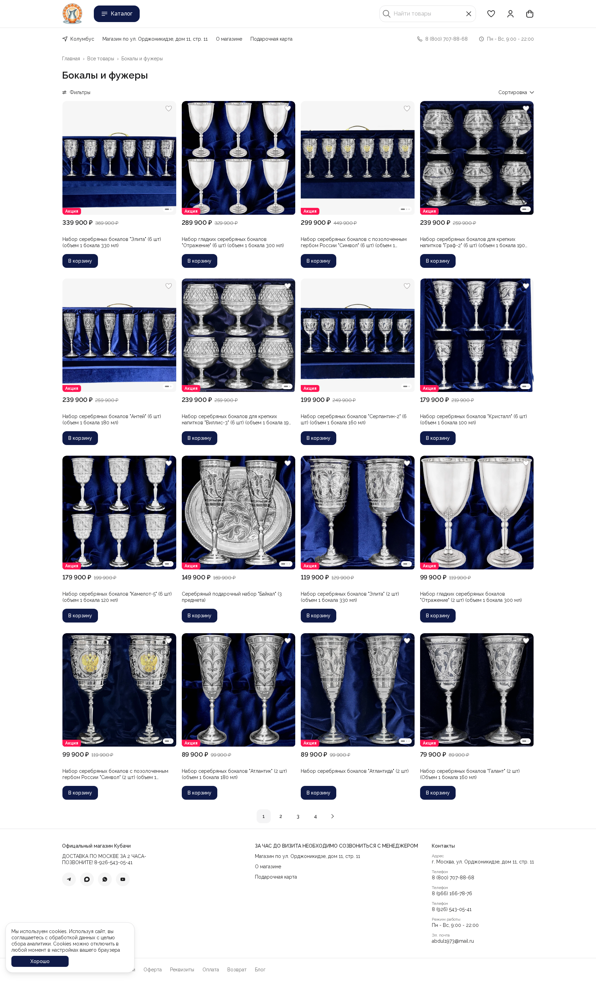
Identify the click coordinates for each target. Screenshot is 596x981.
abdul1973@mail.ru (453, 941)
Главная (71, 58)
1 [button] (263, 816)
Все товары (100, 58)
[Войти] (510, 14)
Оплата (210, 969)
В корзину (80, 261)
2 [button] (280, 816)
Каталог (121, 13)
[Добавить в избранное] (168, 108)
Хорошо (40, 961)
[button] (491, 14)
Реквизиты (182, 969)
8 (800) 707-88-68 (453, 877)
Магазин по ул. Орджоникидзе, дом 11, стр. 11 (155, 39)
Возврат (237, 969)
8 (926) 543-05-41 (451, 909)
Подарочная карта (271, 39)
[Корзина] (530, 14)
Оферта (152, 969)
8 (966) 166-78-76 (452, 893)
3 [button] (298, 816)
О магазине (229, 39)
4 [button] (315, 816)
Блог (260, 969)
